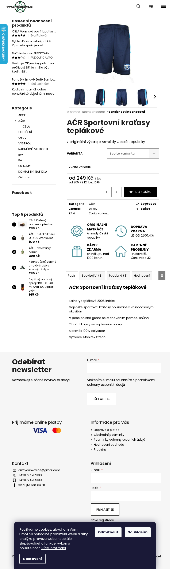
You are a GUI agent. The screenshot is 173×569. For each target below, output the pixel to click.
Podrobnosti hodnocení (126, 112)
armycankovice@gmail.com (39, 470)
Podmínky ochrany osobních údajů (119, 439)
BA (20, 160)
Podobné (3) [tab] (118, 275)
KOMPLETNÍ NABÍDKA (32, 171)
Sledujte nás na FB (31, 485)
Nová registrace (102, 520)
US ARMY (24, 166)
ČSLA (26, 126)
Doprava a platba (106, 430)
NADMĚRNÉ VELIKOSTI (33, 149)
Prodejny (100, 449)
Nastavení (32, 558)
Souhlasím (137, 532)
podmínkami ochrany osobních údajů (121, 382)
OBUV (22, 138)
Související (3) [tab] (92, 275)
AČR (21, 121)
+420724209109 (30, 475)
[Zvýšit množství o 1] (116, 192)
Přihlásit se (101, 399)
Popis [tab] (72, 275)
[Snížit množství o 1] (96, 192)
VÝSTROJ (24, 143)
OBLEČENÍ (25, 132)
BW (20, 155)
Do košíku (143, 192)
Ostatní (24, 177)
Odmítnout (108, 532)
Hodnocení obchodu (109, 445)
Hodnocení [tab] (142, 275)
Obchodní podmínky (109, 435)
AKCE (22, 115)
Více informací (53, 548)
